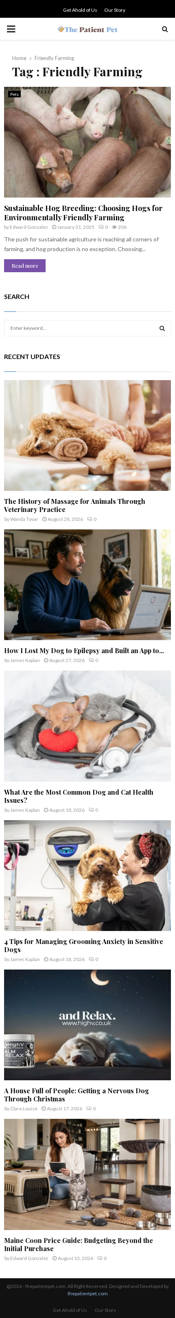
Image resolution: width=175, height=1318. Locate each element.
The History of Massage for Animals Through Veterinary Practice (74, 505)
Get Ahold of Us (80, 10)
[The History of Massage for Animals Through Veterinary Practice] (87, 435)
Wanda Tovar (24, 519)
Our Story (114, 10)
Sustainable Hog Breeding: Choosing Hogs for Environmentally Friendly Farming (83, 212)
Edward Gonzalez (29, 227)
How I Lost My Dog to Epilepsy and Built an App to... (84, 650)
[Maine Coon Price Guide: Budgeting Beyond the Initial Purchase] (87, 1174)
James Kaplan (25, 660)
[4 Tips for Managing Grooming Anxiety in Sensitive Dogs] (87, 875)
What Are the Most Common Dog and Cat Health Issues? (78, 796)
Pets (14, 94)
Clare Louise (23, 1108)
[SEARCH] (162, 328)
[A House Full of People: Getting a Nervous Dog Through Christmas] (87, 1025)
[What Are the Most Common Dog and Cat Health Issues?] (87, 726)
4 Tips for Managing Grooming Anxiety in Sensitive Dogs (83, 945)
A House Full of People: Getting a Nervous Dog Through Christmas (76, 1094)
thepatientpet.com (88, 1293)
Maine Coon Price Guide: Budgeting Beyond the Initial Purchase (78, 1244)
